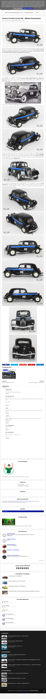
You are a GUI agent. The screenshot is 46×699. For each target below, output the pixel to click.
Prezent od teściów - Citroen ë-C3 (15, 646)
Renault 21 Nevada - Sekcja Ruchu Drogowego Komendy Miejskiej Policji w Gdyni (24, 659)
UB (25, 22)
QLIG (7, 609)
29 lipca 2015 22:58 (9, 433)
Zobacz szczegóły (18, 8)
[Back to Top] (44, 691)
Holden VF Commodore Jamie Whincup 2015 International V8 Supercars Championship (20, 535)
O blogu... (37, 12)
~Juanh (7, 415)
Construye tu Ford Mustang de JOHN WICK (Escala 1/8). (17, 556)
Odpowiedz (7, 393)
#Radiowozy (5, 21)
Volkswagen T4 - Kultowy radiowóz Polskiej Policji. (18, 673)
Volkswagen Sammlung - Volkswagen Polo (17, 586)
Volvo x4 (8, 540)
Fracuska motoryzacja (34, 21)
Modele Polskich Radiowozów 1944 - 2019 (13, 12)
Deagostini (28, 21)
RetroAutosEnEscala (11, 544)
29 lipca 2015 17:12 (8, 409)
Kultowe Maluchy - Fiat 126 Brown (15, 576)
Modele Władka (29, 501)
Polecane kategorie (28, 12)
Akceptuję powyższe (28, 8)
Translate (26, 486)
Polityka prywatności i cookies (23, 691)
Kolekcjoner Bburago (11, 539)
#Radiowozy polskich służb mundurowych (15, 21)
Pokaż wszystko (41, 560)
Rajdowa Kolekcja (14, 501)
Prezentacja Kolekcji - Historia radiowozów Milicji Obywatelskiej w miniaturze (24, 591)
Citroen (24, 21)
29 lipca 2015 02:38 (9, 390)
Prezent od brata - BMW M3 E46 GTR (15, 641)
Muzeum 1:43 (20, 501)
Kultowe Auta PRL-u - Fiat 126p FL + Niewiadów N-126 (18, 683)
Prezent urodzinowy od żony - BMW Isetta (17, 581)
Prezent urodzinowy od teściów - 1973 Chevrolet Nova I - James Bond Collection (24, 664)
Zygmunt (7, 605)
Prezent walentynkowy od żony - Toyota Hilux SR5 (18, 636)
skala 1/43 (23, 22)
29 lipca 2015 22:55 (9, 426)
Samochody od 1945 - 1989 (16, 22)
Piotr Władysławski (9, 614)
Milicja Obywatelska (7, 22)
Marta (7, 601)
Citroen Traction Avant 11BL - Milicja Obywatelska (9, 376)
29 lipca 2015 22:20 (9, 416)
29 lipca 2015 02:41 (9, 397)
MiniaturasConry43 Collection (13, 555)
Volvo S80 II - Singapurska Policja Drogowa (17, 654)
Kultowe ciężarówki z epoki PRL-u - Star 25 (16, 678)
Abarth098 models (11, 533)
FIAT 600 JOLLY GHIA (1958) (12, 545)
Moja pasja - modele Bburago (13, 549)
